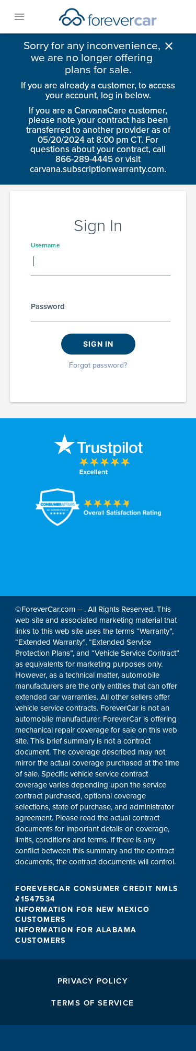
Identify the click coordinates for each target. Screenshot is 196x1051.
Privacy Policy (93, 981)
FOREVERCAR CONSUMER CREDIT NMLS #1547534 (96, 894)
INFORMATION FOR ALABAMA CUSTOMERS (75, 935)
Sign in (98, 343)
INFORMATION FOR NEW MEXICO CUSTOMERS (82, 914)
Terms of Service (92, 1003)
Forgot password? (98, 365)
